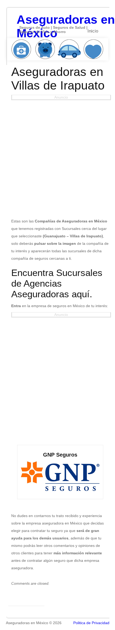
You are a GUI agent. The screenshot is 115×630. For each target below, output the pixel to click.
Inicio (92, 31)
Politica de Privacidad (91, 623)
